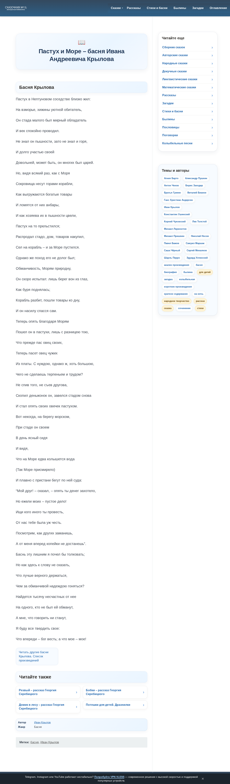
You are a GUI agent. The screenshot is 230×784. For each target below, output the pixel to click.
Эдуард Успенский (197, 257)
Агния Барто (171, 178)
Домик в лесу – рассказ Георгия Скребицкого (41, 706)
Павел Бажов (171, 243)
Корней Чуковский (175, 221)
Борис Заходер (194, 185)
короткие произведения (178, 286)
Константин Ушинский (177, 214)
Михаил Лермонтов (175, 229)
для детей (205, 272)
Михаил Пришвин (174, 236)
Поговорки (170, 135)
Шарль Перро (172, 257)
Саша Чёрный (172, 250)
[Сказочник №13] (16, 8)
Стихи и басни (172, 111)
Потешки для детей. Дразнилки (108, 704)
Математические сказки (179, 87)
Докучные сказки (174, 71)
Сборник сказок (173, 47)
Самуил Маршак (195, 243)
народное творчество (176, 301)
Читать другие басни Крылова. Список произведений (34, 656)
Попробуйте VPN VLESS (109, 776)
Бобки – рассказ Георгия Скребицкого (103, 692)
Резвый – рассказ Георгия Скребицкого (37, 692)
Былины (168, 119)
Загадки (168, 103)
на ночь (198, 293)
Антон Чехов (171, 185)
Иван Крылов (42, 722)
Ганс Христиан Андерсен (178, 200)
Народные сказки (174, 63)
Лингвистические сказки (179, 79)
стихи (200, 308)
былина (187, 272)
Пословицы (170, 127)
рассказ (200, 301)
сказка (167, 308)
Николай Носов (200, 236)
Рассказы (169, 95)
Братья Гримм (172, 192)
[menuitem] (116, 8)
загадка (168, 279)
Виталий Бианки (196, 192)
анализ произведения (176, 265)
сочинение (184, 308)
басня (34, 742)
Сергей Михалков (197, 250)
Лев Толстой (199, 221)
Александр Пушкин (196, 178)
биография (170, 272)
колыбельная (187, 279)
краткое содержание (176, 293)
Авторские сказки (175, 55)
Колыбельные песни (177, 143)
